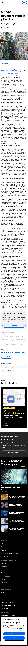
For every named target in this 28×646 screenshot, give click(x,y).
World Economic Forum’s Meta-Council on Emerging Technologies (12, 72)
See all (24, 466)
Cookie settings (14, 642)
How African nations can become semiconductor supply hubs (12, 486)
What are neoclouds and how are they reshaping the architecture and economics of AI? (17, 514)
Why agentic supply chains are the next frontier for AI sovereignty (17, 529)
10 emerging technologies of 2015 (14, 69)
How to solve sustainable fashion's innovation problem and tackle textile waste (16, 521)
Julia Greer (4, 63)
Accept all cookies (14, 638)
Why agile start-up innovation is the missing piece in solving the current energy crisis (17, 498)
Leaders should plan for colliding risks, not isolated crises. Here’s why (16, 506)
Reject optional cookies (14, 633)
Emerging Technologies (10, 9)
